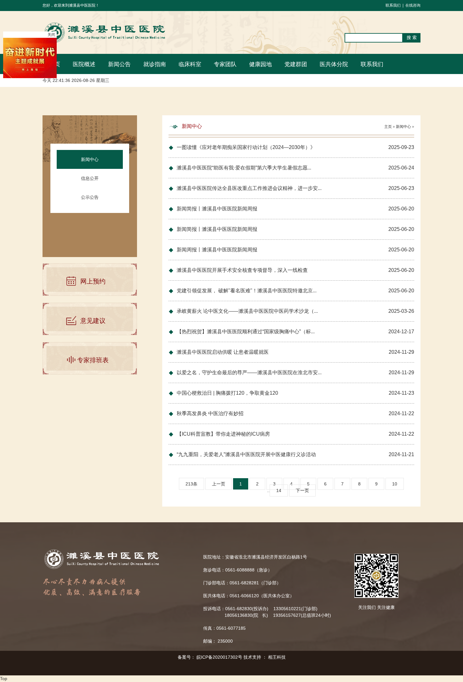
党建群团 (295, 64)
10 (394, 483)
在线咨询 (412, 5)
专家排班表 (93, 360)
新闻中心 (90, 159)
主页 (388, 126)
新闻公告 (119, 64)
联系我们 (393, 5)
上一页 (218, 483)
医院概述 (84, 64)
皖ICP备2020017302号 (219, 657)
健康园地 (260, 64)
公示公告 (90, 197)
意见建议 (93, 320)
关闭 (51, 34)
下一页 (302, 490)
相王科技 (277, 657)
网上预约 (93, 281)
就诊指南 (154, 64)
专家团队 (225, 64)
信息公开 (90, 178)
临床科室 (190, 64)
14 (278, 490)
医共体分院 (334, 64)
